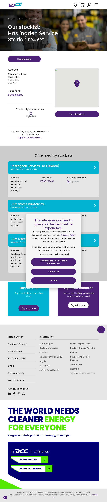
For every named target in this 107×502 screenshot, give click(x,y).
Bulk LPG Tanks (17, 358)
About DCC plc (28, 459)
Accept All (53, 271)
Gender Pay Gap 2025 (50, 356)
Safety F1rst (76, 364)
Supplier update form (29, 137)
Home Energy (15, 336)
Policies (74, 352)
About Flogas (46, 343)
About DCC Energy (30, 468)
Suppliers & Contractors (82, 373)
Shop (11, 365)
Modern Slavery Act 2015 (82, 348)
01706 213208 (15, 95)
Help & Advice (16, 380)
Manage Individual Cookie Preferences (53, 262)
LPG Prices (44, 365)
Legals (42, 361)
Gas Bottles (15, 351)
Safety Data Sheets (49, 370)
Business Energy (17, 344)
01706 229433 (47, 181)
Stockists (12, 19)
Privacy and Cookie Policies (80, 358)
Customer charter (48, 348)
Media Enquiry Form (80, 343)
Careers (43, 352)
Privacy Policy (68, 235)
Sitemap (74, 368)
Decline (53, 280)
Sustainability (16, 373)
